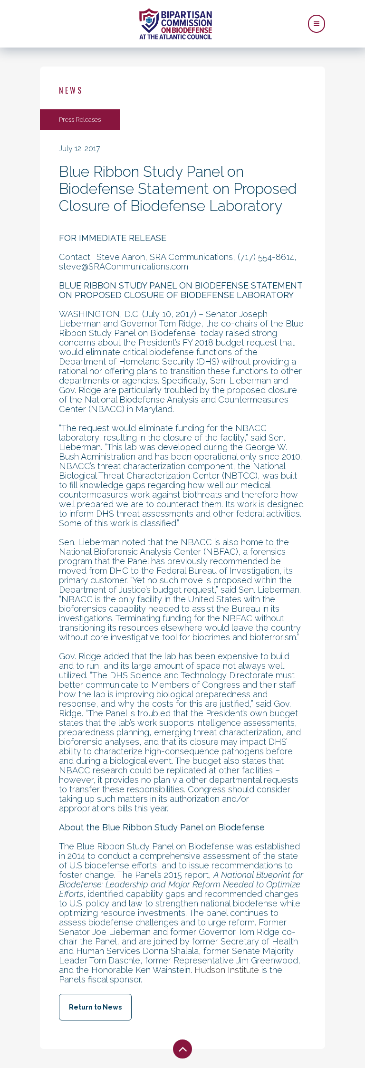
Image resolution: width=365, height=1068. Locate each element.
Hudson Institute (226, 970)
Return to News (95, 1007)
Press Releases (80, 119)
